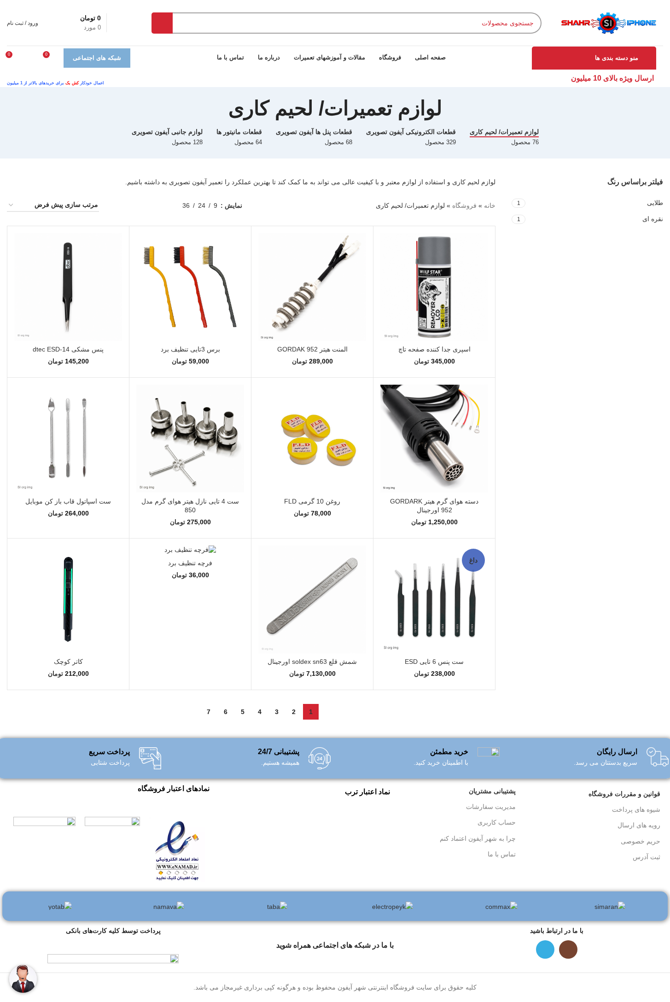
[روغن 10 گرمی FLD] (312, 438)
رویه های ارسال (639, 825)
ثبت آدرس (646, 857)
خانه (489, 205)
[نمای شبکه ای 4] (117, 205)
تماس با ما (502, 854)
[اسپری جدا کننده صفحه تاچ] (434, 287)
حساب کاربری (497, 822)
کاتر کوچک (68, 661)
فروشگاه (464, 205)
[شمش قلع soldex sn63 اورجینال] (312, 599)
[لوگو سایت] (608, 22)
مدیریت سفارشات (491, 806)
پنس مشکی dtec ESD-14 (68, 349)
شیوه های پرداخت (636, 809)
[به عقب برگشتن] (453, 108)
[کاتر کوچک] (68, 599)
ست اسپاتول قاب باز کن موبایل (68, 501)
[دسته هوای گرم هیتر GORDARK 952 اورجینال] (434, 438)
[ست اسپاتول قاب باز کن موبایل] (68, 438)
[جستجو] (162, 23)
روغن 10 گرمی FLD (312, 501)
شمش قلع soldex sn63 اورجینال (312, 661)
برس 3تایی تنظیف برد (190, 349)
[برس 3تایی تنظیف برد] (190, 287)
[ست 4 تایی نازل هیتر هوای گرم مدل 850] (190, 438)
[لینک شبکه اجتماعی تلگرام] (545, 949)
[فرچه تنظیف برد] (190, 550)
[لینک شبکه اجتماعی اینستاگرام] (568, 949)
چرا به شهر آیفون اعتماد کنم (478, 838)
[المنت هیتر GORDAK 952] (312, 287)
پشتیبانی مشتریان (492, 791)
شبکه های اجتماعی (97, 57)
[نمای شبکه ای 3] (132, 205)
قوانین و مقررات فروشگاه (624, 793)
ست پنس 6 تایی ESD (434, 661)
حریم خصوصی (640, 841)
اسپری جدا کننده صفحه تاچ (434, 349)
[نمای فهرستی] (161, 205)
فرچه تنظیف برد (190, 563)
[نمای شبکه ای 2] (146, 205)
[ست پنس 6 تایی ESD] (434, 599)
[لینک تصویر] (177, 849)
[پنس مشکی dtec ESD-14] (68, 287)
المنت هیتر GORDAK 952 (312, 349)
